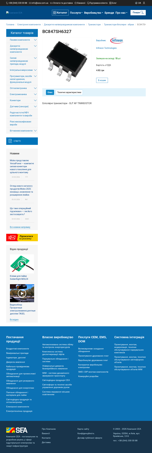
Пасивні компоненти (20, 40)
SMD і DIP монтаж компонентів (93, 372)
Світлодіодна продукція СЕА (56, 380)
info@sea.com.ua (40, 3)
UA (139, 3)
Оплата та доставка (63, 3)
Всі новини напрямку (20, 227)
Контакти (46, 438)
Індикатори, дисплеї (16, 357)
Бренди (109, 12)
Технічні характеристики (69, 92)
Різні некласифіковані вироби (20, 123)
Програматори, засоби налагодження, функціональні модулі (21, 79)
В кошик (102, 80)
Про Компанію (49, 429)
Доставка (46, 442)
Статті (17, 141)
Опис (50, 92)
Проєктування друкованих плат (93, 356)
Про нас (120, 12)
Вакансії (81, 3)
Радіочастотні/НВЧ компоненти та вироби (21, 114)
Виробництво (92, 12)
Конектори (15, 100)
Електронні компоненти (17, 406)
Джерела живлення (15, 362)
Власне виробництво (57, 337)
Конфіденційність (85, 433)
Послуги (75, 12)
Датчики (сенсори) (19, 106)
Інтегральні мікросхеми (21, 70)
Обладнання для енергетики (20, 388)
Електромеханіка (18, 94)
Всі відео (14, 319)
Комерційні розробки (88, 376)
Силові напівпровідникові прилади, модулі (19, 61)
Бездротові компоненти (17, 348)
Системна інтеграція (129, 337)
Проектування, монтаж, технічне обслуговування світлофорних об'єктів (130, 359)
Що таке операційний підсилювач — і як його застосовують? (21, 211)
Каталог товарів (22, 33)
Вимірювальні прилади (17, 353)
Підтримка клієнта (98, 3)
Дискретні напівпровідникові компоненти (19, 49)
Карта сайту (83, 429)
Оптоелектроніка (18, 88)
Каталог (62, 12)
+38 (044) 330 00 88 (17, 3)
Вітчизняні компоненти (21, 131)
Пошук (136, 12)
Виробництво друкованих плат (93, 360)
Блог (114, 3)
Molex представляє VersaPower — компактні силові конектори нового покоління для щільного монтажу (22, 166)
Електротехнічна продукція (19, 411)
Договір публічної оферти (89, 438)
